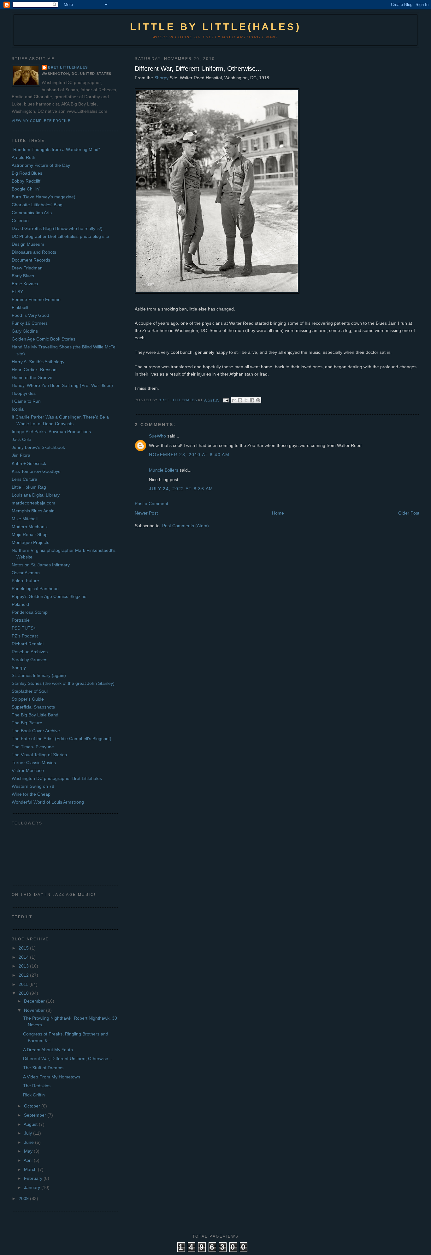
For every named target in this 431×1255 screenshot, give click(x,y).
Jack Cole (21, 439)
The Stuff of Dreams (43, 1067)
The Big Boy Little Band (35, 714)
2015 (24, 947)
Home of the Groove (32, 377)
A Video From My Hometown (51, 1076)
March (31, 1169)
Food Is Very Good (30, 315)
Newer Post (146, 513)
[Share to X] (246, 400)
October (32, 1105)
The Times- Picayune (33, 746)
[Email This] (234, 400)
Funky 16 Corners (30, 323)
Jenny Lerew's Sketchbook (38, 447)
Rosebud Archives (30, 651)
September (35, 1115)
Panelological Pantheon (35, 588)
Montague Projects (30, 542)
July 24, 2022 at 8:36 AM (181, 488)
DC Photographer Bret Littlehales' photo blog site (60, 236)
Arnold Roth (23, 157)
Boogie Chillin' (26, 188)
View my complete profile (41, 121)
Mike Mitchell (25, 518)
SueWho (157, 435)
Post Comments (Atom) (185, 525)
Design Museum (28, 244)
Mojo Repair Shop (30, 534)
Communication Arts (32, 212)
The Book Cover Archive (36, 730)
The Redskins (36, 1085)
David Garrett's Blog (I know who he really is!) (57, 228)
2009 (24, 1198)
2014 (24, 957)
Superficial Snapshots (33, 706)
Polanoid (20, 604)
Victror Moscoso (28, 770)
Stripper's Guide (28, 699)
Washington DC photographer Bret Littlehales (57, 778)
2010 (24, 993)
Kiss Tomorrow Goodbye (36, 471)
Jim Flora (21, 455)
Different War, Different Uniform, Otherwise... (198, 68)
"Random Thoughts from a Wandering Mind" (56, 149)
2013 (24, 965)
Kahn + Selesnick (29, 463)
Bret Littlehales (68, 67)
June (29, 1142)
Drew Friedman (27, 267)
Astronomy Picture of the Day (41, 165)
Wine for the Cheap (31, 794)
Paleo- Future (25, 580)
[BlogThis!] (240, 400)
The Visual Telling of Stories (39, 754)
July (28, 1133)
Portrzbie (21, 620)
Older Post (408, 513)
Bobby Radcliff (26, 181)
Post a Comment (151, 503)
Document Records (31, 259)
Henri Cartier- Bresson (34, 369)
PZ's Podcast (25, 635)
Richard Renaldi (28, 643)
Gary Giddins (25, 331)
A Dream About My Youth (48, 1049)
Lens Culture (24, 479)
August (31, 1124)
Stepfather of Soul (30, 691)
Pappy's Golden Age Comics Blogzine (49, 596)
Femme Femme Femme (36, 299)
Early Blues (23, 275)
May (29, 1151)
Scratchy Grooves (29, 659)
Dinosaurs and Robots (34, 252)
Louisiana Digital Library (36, 495)
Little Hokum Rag (29, 487)
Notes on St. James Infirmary (41, 564)
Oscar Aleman (26, 572)
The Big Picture (27, 722)
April (29, 1160)
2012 (24, 975)
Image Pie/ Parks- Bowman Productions (51, 431)
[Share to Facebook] (252, 400)
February (34, 1178)
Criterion (20, 220)
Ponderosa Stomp (30, 612)
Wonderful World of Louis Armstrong (48, 802)
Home (278, 513)
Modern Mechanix (30, 526)
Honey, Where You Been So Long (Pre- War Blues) (62, 385)
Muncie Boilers (163, 470)
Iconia (18, 409)
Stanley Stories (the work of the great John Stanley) (63, 683)
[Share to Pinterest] (258, 400)
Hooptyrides (24, 393)
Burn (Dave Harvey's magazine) (43, 196)
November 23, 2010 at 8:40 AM (189, 454)
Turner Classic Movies (34, 762)
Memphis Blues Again (33, 510)
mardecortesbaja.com (33, 502)
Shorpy (161, 77)
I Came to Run (26, 401)
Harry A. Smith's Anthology (38, 361)
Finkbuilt (20, 307)
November (35, 1010)
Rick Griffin (34, 1094)
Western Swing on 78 (33, 786)
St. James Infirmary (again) (39, 675)
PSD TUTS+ (24, 628)
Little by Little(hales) (215, 26)
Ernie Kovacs (25, 283)
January (32, 1187)
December (35, 1001)
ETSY (17, 291)
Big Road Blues (27, 173)
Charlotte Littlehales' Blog (37, 204)
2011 (24, 984)
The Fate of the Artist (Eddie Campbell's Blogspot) (61, 738)
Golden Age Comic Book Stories (43, 338)
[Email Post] (226, 400)
